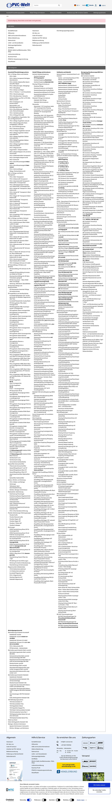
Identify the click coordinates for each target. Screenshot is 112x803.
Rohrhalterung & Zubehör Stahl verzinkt (19, 650)
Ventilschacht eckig (15, 460)
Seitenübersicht (37, 45)
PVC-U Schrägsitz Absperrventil (19, 157)
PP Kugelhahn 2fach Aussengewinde (20, 316)
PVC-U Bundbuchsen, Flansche (19, 96)
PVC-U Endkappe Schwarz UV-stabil (20, 263)
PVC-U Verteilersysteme (16, 113)
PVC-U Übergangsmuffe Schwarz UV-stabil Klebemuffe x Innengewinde (19, 227)
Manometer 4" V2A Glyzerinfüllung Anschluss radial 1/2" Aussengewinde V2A (44, 144)
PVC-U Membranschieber (17, 128)
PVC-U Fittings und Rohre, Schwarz (18, 218)
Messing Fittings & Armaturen (40, 84)
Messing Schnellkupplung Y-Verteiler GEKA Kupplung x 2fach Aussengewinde (44, 267)
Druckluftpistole (38, 211)
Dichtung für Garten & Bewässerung (20, 563)
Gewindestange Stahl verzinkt (18, 665)
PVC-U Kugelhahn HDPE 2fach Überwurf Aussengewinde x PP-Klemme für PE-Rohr (20, 370)
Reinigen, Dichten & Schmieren (17, 724)
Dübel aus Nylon (12, 720)
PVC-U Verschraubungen (17, 94)
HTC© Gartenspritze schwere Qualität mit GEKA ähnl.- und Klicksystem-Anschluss (68, 401)
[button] (87, 5)
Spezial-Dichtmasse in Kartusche (19, 726)
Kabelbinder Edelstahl (16, 677)
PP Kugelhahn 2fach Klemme (18, 318)
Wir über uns (36, 33)
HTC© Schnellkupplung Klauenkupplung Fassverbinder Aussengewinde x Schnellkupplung (68, 395)
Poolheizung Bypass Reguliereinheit (20, 496)
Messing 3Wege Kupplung (65, 444)
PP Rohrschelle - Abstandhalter (19, 648)
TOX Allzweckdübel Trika (16, 704)
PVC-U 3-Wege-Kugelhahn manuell (20, 130)
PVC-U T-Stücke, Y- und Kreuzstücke (20, 92)
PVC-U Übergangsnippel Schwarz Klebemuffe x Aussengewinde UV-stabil (19, 233)
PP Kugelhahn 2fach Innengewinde (20, 310)
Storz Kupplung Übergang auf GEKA (68, 514)
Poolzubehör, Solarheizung (15, 492)
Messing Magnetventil (16, 577)
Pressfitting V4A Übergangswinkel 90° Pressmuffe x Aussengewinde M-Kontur (44, 531)
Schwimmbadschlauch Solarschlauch (67, 209)
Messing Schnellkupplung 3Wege (43, 371)
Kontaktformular (12, 30)
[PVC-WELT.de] (18, 5)
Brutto (92, 5)
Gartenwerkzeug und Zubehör (91, 347)
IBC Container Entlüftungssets (91, 264)
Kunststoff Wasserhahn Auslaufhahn (20, 301)
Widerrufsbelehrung (14, 38)
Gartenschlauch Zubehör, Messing (68, 89)
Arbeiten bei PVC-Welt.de (39, 38)
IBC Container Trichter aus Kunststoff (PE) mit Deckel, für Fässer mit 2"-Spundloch (93, 203)
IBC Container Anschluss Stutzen (92, 93)
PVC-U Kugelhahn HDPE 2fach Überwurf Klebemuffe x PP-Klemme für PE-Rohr (20, 360)
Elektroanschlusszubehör (90, 332)
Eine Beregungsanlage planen (65, 30)
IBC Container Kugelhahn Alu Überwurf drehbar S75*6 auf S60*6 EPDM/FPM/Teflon (93, 171)
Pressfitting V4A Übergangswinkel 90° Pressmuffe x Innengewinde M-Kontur (44, 525)
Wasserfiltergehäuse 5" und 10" (18, 468)
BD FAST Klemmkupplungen (65, 614)
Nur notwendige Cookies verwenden (99, 791)
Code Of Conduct (37, 35)
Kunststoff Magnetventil (16, 573)
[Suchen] (59, 5)
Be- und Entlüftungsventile (17, 126)
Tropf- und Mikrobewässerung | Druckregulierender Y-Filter (92, 300)
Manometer (35, 104)
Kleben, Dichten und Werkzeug (17, 480)
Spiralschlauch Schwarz (64, 101)
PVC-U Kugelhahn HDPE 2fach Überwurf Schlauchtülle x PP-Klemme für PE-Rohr (20, 376)
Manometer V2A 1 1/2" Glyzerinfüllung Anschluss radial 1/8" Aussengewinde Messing (44, 117)
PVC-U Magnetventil (15, 147)
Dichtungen (11, 527)
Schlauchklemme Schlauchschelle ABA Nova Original (68, 252)
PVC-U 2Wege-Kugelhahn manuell (19, 121)
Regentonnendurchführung (91, 349)
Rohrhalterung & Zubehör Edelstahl (18, 675)
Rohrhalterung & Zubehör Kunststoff (18, 632)
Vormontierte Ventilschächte (18, 462)
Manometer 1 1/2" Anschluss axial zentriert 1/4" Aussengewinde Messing (43, 111)
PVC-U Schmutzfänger (16, 169)
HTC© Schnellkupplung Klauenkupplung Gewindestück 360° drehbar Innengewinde (44, 247)
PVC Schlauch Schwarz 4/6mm (67, 180)
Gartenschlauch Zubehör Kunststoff (68, 87)
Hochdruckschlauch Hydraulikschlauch (68, 193)
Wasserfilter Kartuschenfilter (16, 464)
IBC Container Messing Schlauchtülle (93, 147)
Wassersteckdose (87, 351)
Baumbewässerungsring (64, 214)
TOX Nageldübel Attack (16, 706)
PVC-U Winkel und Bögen (17, 90)
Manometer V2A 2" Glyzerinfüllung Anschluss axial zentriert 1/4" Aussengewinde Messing (44, 133)
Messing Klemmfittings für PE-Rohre (44, 92)
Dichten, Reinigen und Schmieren (19, 728)
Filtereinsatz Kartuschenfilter (18, 466)
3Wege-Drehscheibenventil (17, 171)
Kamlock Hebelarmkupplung (40, 74)
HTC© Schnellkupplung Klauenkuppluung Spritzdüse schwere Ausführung (44, 296)
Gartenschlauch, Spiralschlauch (67, 85)
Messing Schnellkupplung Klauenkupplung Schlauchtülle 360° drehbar (44, 230)
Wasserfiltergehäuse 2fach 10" (18, 470)
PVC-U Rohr (13, 76)
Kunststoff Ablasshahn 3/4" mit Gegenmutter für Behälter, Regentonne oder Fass (20, 297)
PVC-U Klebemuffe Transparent (19, 179)
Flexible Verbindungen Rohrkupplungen (19, 513)
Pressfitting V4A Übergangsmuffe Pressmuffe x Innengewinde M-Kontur (43, 481)
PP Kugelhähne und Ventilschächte (18, 293)
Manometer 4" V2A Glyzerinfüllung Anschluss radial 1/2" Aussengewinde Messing (44, 138)
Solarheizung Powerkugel (17, 494)
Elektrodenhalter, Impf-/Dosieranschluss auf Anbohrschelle (17, 503)
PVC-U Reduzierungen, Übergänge (19, 85)
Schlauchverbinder (63, 593)
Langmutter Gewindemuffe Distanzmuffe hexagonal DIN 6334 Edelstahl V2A (20, 690)
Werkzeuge (13, 484)
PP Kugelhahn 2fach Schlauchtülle (19, 349)
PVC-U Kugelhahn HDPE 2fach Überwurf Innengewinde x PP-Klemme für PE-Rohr (20, 365)
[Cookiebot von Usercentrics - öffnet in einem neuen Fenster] (10, 800)
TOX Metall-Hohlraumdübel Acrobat (20, 710)
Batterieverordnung (38, 40)
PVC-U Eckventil (14, 159)
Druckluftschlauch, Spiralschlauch (44, 213)
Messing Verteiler (39, 201)
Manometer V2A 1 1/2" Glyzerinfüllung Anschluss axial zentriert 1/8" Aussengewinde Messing (44, 122)
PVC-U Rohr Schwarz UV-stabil (18, 220)
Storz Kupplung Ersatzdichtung (67, 527)
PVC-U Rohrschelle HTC (16, 646)
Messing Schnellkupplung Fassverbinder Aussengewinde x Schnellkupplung (44, 315)
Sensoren (85, 329)
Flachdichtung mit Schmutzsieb (19, 565)
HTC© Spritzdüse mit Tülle (41, 300)
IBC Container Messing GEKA (91, 153)
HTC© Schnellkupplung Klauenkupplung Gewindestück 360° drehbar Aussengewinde (44, 252)
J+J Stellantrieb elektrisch (17, 571)
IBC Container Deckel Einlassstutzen (93, 175)
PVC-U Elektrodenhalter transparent (20, 155)
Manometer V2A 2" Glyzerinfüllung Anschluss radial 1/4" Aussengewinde (44, 127)
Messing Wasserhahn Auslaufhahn (44, 90)
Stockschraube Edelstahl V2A (18, 683)
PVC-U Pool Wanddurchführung (19, 511)
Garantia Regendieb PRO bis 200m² (93, 283)
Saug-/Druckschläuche (63, 103)
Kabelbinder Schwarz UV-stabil (18, 640)
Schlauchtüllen (61, 533)
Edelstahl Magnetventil (16, 579)
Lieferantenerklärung (14, 54)
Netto (83, 5)
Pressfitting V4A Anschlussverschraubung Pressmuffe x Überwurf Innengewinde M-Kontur (44, 562)
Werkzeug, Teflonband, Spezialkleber (20, 283)
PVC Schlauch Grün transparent (67, 178)
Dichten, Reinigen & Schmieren (18, 490)
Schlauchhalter (62, 99)
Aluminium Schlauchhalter (41, 217)
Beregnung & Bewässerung (89, 289)
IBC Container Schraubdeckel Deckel (93, 177)
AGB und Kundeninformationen (17, 35)
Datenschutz (11, 40)
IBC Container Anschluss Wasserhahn (92, 214)
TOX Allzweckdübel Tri (16, 702)
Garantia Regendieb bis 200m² (91, 281)
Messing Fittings (38, 86)
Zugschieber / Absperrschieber (19, 149)
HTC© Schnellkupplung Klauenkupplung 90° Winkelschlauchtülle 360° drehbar (44, 257)
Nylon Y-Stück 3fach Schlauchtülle (68, 591)
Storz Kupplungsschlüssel (41, 421)
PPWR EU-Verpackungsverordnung (18, 59)
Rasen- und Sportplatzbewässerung (93, 334)
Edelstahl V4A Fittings (40, 100)
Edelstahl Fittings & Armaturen (41, 98)
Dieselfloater (11, 61)
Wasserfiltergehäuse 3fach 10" (18, 472)
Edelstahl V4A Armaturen (41, 102)
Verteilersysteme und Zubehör (91, 315)
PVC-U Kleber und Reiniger (17, 482)
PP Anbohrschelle (15, 291)
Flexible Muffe (14, 515)
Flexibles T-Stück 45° (16, 523)
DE (77, 5)
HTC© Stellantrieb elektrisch (18, 569)
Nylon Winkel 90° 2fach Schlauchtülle (69, 587)
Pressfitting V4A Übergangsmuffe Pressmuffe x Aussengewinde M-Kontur (43, 486)
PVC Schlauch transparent (65, 176)
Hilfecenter (11, 33)
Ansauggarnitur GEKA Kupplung (67, 140)
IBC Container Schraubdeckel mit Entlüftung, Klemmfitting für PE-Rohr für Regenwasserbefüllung (93, 184)
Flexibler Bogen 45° (15, 519)
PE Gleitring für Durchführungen (19, 561)
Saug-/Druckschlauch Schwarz (67, 109)
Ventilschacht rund (15, 457)
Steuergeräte (86, 327)
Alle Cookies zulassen (99, 785)
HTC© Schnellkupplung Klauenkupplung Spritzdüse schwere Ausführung (68, 369)
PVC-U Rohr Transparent (17, 177)
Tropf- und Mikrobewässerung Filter (93, 304)
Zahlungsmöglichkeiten (15, 45)
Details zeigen (80, 800)
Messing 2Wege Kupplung (65, 442)
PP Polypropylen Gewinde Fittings (19, 289)
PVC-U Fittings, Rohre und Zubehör (18, 74)
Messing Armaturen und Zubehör (43, 88)
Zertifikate (11, 47)
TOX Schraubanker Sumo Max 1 (18, 712)
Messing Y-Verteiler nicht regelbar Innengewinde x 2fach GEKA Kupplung (43, 272)
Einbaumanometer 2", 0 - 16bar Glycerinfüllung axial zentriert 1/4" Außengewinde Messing (44, 162)
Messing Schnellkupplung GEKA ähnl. (43, 219)
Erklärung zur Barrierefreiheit (40, 43)
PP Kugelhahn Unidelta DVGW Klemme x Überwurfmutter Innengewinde (18, 446)
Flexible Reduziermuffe (16, 517)
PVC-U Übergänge (15, 88)
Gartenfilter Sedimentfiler (17, 478)
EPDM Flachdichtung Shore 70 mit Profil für (19, 546)
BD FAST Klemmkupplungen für (67, 618)
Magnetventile (87, 310)
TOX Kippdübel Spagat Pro (17, 708)
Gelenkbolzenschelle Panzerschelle (68, 303)
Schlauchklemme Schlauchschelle (68, 292)
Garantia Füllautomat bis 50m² (91, 275)
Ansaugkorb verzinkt (63, 457)
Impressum (35, 30)
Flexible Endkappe (15, 525)
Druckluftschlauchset (40, 215)
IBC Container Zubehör (87, 76)
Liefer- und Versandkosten (15, 43)
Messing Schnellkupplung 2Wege (43, 369)
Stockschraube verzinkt (16, 663)
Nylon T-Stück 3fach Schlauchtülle (68, 589)
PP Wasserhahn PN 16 (16, 390)
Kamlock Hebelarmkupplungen (65, 484)
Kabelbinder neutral (15, 634)
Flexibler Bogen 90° (15, 521)
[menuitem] (15, 13)
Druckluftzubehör (37, 169)
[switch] (44, 800)
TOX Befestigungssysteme (15, 699)
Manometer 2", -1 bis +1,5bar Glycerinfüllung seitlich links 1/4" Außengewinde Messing (44, 157)
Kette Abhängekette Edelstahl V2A (19, 697)
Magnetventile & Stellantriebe (16, 567)
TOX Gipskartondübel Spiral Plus (19, 718)
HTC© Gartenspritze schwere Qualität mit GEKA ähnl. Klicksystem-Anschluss (44, 320)
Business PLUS (12, 56)
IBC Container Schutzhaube (91, 270)
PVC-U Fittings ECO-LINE (17, 115)
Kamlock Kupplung (43, 80)
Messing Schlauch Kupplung (42, 356)
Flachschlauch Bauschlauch (65, 195)
